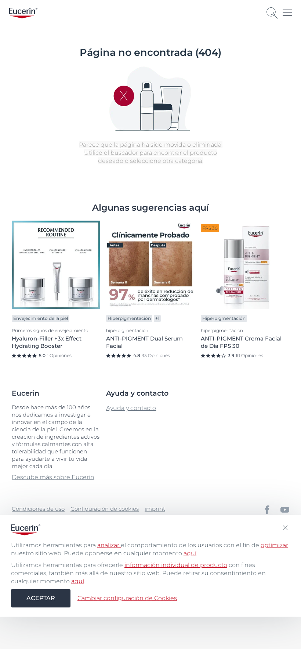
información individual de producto (175, 564)
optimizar (274, 545)
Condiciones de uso (38, 508)
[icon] (267, 509)
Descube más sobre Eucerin (53, 477)
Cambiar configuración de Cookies (127, 598)
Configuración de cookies (104, 508)
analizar (109, 545)
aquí (190, 553)
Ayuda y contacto (131, 407)
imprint (155, 508)
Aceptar (40, 598)
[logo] (23, 13)
